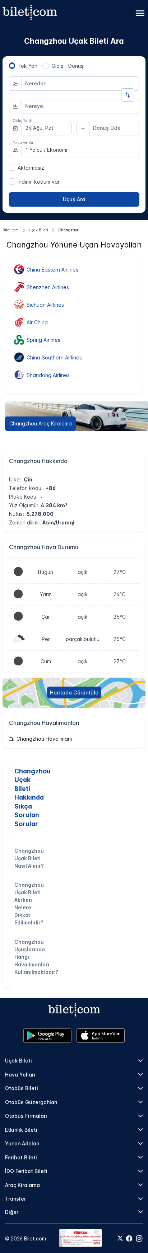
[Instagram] (139, 1238)
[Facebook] (129, 1238)
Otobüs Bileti (21, 1088)
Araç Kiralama (22, 1185)
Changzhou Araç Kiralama (40, 423)
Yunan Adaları (22, 1143)
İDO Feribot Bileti (26, 1171)
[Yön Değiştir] (127, 95)
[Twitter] (120, 1238)
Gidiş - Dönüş (67, 66)
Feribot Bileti (21, 1157)
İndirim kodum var (39, 182)
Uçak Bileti (18, 1060)
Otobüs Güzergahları (31, 1102)
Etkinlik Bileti (21, 1130)
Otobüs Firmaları (26, 1116)
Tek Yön (27, 66)
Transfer (15, 1199)
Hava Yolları (20, 1074)
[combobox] (80, 83)
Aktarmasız (31, 168)
